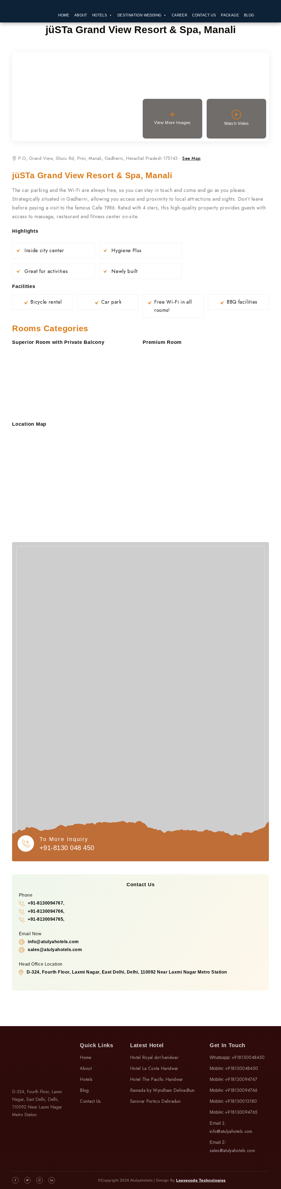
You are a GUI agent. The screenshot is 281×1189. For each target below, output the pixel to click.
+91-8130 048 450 (67, 847)
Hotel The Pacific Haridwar (156, 1079)
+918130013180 (241, 1101)
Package (230, 15)
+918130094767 (241, 1079)
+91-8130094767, (46, 903)
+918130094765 (241, 1112)
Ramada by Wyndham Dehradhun (162, 1090)
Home (63, 15)
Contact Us (204, 15)
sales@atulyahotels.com (232, 1150)
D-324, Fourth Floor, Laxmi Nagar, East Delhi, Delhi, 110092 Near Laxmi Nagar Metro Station (127, 972)
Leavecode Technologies (201, 1180)
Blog (249, 15)
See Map (191, 158)
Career (179, 15)
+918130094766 (241, 1090)
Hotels (99, 15)
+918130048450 (248, 1057)
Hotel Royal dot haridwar (154, 1057)
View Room (76, 98)
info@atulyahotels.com (231, 1131)
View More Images (172, 122)
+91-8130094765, (46, 919)
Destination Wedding (139, 15)
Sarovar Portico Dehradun (155, 1101)
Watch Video (236, 123)
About (80, 15)
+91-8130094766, (46, 911)
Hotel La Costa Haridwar (154, 1068)
